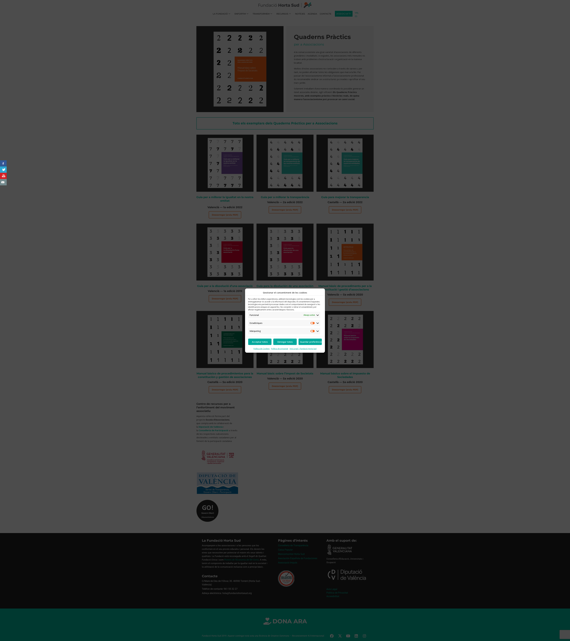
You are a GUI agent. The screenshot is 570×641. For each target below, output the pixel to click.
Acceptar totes (260, 341)
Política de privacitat (279, 348)
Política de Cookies (262, 348)
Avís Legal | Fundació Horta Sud (303, 348)
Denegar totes (285, 341)
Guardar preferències (311, 341)
